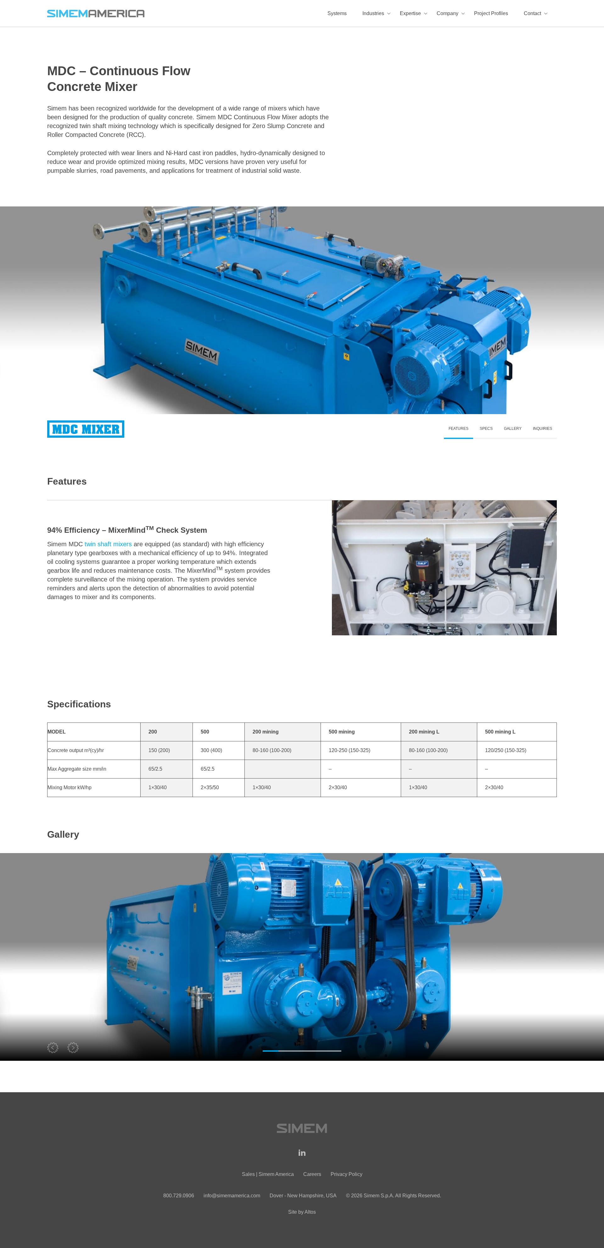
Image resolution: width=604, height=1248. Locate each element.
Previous (53, 1048)
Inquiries (542, 428)
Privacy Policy (346, 1174)
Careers (312, 1174)
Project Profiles (491, 13)
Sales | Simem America (268, 1174)
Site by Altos (302, 1212)
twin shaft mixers (108, 544)
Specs (486, 428)
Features (458, 428)
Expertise (410, 13)
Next (74, 1048)
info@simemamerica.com (232, 1195)
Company (447, 13)
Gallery (513, 428)
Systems (337, 13)
